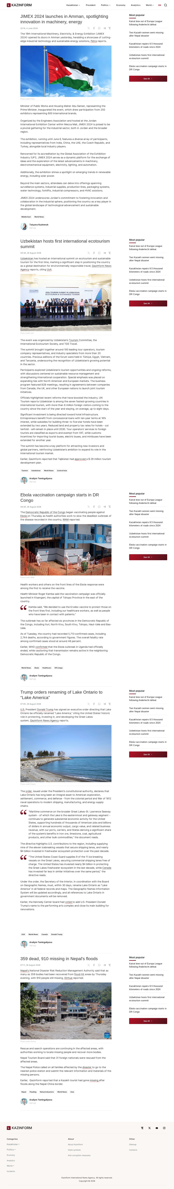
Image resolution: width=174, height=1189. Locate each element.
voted (68, 902)
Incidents (11, 1171)
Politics (10, 1149)
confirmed (41, 646)
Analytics (135, 5)
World (9, 1165)
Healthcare (46, 668)
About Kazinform (75, 1144)
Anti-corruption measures (79, 1155)
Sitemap (132, 1144)
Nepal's (24, 970)
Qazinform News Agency (44, 720)
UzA (49, 269)
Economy (121, 5)
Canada (106, 867)
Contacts (133, 1150)
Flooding (33, 1092)
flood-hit (79, 974)
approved (80, 459)
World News (39, 217)
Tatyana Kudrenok (38, 225)
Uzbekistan (27, 258)
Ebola (23, 515)
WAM (66, 519)
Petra (94, 41)
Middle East (26, 217)
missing (94, 1080)
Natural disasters (47, 1092)
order (29, 791)
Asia (72, 1092)
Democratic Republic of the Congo (45, 512)
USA (23, 934)
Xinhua (68, 977)
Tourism (74, 340)
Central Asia (62, 471)
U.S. (22, 709)
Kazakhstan (12, 1144)
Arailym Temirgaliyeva (40, 478)
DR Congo (59, 668)
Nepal (23, 1092)
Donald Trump (45, 709)
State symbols (74, 1150)
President (91, 5)
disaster (87, 1067)
